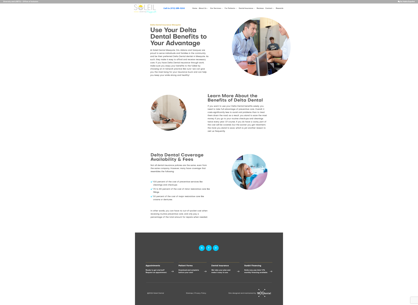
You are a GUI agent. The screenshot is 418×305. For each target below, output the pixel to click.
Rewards (279, 8)
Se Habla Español (407, 1)
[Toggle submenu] (207, 8)
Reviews (260, 8)
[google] (202, 248)
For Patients (230, 8)
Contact (268, 8)
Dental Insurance (246, 8)
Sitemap (189, 293)
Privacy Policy (200, 293)
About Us (202, 8)
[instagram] (216, 248)
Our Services (215, 8)
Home (194, 8)
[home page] (145, 8)
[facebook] (209, 248)
